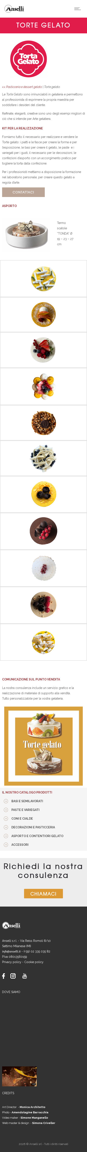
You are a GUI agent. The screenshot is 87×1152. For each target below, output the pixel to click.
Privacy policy (11, 962)
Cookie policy (34, 962)
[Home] (15, 12)
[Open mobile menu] (78, 8)
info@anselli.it (11, 951)
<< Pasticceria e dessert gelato (22, 87)
